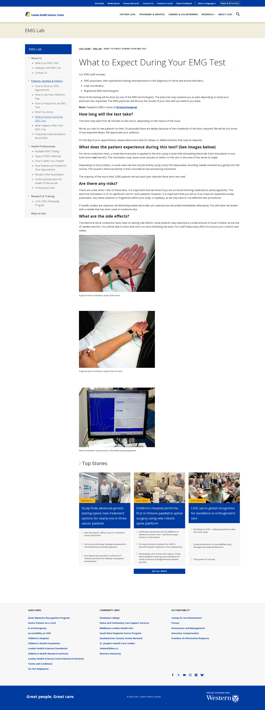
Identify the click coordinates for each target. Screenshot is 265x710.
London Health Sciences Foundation (47, 648)
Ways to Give (38, 213)
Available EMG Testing (47, 151)
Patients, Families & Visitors (47, 81)
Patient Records (131, 3)
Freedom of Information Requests (190, 638)
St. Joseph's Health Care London (117, 643)
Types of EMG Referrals (48, 156)
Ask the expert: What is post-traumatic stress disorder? (104, 534)
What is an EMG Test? (47, 63)
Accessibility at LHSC (39, 633)
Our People (197, 500)
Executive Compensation (185, 633)
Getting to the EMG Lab (48, 68)
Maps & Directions (230, 3)
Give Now (99, 3)
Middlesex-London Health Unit (116, 628)
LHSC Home (85, 48)
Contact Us (148, 3)
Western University (110, 653)
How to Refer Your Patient (49, 161)
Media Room (114, 3)
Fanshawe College (110, 617)
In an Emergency (37, 628)
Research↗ (208, 14)
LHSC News (142, 500)
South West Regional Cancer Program (120, 633)
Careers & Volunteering (183, 14)
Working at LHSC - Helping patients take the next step (214, 530)
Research (86, 500)
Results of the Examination (49, 174)
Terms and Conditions (40, 663)
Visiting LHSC (128, 14)
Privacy (175, 622)
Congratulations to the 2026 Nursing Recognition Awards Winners (212, 545)
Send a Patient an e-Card (42, 622)
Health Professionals (43, 146)
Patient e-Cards (165, 3)
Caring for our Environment (186, 617)
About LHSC (225, 14)
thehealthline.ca (109, 648)
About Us (36, 58)
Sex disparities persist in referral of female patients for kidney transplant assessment (104, 558)
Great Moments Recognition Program (49, 617)
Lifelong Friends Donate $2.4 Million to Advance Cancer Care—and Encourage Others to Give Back (159, 534)
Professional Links (45, 188)
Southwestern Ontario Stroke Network (121, 638)
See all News (159, 571)
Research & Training (43, 196)
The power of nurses (204, 559)
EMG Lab (34, 30)
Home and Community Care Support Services (124, 622)
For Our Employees (38, 668)
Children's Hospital (38, 638)
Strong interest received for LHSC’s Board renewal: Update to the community (160, 545)
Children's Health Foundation (44, 643)
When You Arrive (44, 112)
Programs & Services (152, 14)
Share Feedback (184, 3)
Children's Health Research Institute (48, 653)
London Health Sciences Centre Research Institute (56, 658)
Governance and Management (188, 628)
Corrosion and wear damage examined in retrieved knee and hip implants (105, 545)
